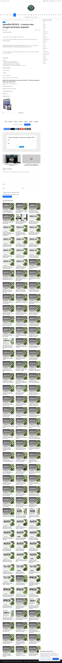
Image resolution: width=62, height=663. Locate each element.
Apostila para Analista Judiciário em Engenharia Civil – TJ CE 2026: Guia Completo (8, 572)
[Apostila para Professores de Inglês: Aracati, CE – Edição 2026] (21, 297)
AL (5, 14)
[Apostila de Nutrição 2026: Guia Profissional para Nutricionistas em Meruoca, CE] (34, 467)
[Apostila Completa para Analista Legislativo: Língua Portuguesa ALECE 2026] (34, 544)
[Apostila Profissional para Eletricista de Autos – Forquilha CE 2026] (21, 432)
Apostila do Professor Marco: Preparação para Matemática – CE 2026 (21, 335)
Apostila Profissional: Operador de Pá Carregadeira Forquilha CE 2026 (21, 426)
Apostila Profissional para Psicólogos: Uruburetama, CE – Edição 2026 (8, 393)
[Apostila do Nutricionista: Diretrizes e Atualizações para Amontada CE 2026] (34, 649)
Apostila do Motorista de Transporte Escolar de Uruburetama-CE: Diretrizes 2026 (8, 370)
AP (7, 14)
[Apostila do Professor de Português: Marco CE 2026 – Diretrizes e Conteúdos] (34, 330)
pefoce (31, 121)
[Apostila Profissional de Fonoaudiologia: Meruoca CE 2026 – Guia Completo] (8, 467)
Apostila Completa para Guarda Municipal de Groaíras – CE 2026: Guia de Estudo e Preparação (21, 607)
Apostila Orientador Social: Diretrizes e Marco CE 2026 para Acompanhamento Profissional (21, 324)
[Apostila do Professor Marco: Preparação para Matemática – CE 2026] (21, 330)
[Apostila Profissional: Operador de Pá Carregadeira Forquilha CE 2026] (21, 421)
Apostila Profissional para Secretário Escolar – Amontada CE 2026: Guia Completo (21, 630)
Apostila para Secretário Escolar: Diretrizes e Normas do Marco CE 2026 (8, 335)
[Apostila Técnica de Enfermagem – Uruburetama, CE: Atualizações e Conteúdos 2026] (34, 364)
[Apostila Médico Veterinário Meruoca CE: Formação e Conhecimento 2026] (21, 467)
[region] (49, 655)
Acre (44, 22)
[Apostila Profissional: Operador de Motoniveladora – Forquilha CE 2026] (8, 421)
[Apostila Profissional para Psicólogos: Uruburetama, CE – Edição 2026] (8, 388)
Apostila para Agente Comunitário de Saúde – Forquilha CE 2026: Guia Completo (7, 449)
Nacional (44, 42)
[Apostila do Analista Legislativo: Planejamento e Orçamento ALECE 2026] (8, 533)
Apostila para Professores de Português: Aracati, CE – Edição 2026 (34, 278)
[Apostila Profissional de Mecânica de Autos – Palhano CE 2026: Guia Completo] (21, 500)
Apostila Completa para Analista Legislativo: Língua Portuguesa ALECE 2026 (34, 549)
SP (58, 14)
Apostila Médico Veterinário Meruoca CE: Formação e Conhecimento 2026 (21, 472)
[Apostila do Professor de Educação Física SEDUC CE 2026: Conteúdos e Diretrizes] (8, 262)
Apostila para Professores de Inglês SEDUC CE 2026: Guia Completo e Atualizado (34, 245)
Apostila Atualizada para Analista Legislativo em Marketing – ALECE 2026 (20, 549)
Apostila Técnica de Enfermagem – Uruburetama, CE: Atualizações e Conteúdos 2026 (34, 369)
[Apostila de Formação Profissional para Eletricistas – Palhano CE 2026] (8, 500)
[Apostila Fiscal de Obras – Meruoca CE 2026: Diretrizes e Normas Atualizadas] (8, 489)
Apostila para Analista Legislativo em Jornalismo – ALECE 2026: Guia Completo (8, 560)
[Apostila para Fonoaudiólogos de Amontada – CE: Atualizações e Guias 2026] (21, 649)
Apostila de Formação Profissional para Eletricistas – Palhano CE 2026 (8, 505)
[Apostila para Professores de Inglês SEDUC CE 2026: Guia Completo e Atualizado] (34, 240)
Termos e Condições (53, 661)
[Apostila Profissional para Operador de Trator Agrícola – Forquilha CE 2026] (21, 399)
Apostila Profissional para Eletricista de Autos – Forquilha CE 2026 (21, 437)
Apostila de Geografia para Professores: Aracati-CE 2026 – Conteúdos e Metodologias (34, 290)
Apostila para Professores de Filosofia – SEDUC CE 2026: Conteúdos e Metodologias (34, 256)
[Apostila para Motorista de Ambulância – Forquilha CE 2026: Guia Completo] (21, 410)
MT (26, 14)
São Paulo (44, 60)
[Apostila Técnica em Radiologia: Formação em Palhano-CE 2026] (8, 511)
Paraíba (44, 45)
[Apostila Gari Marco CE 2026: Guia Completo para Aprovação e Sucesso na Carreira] (21, 308)
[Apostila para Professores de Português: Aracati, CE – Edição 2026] (34, 273)
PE (40, 14)
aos (6, 121)
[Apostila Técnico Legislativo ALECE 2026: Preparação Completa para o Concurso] (8, 522)
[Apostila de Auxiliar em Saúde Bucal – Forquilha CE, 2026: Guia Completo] (34, 421)
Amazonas (44, 27)
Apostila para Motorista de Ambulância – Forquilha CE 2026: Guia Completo (21, 415)
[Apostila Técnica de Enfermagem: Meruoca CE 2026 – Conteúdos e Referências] (8, 455)
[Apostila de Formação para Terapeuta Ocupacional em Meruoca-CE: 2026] (21, 478)
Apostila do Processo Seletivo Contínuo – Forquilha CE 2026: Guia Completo (8, 437)
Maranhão (44, 36)
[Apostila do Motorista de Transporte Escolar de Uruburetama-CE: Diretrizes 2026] (8, 364)
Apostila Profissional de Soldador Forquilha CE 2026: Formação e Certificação (34, 404)
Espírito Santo (45, 33)
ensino (26, 121)
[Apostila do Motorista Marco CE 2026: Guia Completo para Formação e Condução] (34, 308)
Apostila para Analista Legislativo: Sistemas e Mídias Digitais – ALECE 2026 (21, 527)
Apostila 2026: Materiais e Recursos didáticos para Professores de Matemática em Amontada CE (34, 631)
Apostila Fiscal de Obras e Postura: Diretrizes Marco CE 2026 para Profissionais (8, 324)
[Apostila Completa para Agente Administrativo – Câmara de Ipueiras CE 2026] (8, 217)
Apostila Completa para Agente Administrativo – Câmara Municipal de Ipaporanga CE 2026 (34, 619)
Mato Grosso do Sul (46, 39)
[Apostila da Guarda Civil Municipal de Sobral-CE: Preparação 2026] (21, 388)
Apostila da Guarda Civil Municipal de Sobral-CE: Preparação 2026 (20, 393)
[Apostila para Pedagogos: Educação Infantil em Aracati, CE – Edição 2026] (34, 297)
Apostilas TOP (20, 661)
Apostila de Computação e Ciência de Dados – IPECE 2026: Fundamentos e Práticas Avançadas (34, 584)
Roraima (44, 57)
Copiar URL (27, 124)
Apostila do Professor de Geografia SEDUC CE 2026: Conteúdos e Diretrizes (20, 256)
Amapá (44, 25)
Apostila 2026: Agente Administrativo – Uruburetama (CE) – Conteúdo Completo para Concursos (21, 382)
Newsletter (41, 661)
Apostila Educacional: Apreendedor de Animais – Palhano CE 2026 (33, 505)
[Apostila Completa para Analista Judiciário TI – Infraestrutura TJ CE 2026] (21, 567)
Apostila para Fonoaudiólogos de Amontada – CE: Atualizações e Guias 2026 (21, 654)
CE (14, 14)
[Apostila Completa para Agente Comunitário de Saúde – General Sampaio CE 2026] (21, 578)
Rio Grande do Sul (46, 54)
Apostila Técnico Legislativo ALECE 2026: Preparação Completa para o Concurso (8, 527)
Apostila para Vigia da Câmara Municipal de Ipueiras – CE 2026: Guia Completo (21, 211)
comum (20, 121)
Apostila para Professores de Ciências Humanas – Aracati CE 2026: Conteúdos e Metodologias (21, 279)
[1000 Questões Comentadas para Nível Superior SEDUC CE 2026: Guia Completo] (21, 217)
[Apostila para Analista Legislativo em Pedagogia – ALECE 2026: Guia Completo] (34, 533)
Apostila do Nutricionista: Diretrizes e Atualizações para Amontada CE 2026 (34, 654)
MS (28, 14)
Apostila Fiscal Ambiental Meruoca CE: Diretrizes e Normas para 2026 (34, 483)
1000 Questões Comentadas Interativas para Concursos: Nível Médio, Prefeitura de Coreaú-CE (34, 607)
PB (35, 14)
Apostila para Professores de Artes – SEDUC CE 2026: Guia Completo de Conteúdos (21, 267)
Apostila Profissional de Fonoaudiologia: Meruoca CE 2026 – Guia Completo (8, 472)
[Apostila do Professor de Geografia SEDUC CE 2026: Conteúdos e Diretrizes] (21, 251)
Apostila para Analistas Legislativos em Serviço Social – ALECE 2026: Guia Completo (34, 527)
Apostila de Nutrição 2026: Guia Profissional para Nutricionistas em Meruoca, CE (34, 472)
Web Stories (30, 661)
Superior (36, 121)
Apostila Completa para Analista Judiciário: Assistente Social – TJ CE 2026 (8, 583)
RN (46, 14)
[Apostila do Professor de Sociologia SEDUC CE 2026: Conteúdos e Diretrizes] (8, 240)
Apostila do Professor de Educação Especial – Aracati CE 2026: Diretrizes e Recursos (8, 278)
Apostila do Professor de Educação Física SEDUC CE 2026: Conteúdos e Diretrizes (8, 267)
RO (51, 14)
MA (23, 14)
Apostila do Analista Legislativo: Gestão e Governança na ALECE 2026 (21, 560)
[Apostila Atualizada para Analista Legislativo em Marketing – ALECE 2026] (21, 544)
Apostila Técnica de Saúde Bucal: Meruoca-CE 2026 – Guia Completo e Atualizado (21, 460)
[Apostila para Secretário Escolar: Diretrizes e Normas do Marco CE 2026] (8, 330)
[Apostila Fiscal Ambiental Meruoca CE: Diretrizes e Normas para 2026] (34, 478)
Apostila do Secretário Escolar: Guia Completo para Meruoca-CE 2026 (34, 448)
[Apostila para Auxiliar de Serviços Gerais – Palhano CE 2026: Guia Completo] (21, 489)
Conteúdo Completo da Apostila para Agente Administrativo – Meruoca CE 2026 (34, 461)
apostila (10, 121)
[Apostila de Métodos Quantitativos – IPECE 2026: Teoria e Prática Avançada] (34, 590)
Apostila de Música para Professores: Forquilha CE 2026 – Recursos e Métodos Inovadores (34, 437)
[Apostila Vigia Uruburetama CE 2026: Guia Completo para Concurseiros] (21, 353)
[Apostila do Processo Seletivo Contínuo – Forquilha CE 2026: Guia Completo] (8, 432)
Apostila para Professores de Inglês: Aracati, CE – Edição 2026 (21, 302)
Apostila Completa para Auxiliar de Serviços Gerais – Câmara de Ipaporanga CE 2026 (21, 618)
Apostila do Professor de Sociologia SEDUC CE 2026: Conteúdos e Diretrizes (7, 245)
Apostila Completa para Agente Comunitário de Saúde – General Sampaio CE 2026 (21, 583)
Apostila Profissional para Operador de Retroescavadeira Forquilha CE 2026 (8, 404)
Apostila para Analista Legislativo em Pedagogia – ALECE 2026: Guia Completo (34, 538)
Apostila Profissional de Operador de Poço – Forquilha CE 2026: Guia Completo (34, 393)
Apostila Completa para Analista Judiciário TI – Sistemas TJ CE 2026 (34, 572)
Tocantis (44, 63)
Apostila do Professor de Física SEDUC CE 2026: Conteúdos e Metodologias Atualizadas (21, 245)
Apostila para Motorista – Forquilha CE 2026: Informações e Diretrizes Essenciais (34, 415)
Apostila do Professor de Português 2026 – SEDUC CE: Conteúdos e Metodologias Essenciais (21, 234)
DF (16, 14)
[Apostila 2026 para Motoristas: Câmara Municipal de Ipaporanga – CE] (8, 625)
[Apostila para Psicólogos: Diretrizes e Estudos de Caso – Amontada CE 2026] (8, 637)
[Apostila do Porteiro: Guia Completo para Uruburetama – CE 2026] (8, 353)
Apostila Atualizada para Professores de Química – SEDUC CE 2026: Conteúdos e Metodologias (8, 234)
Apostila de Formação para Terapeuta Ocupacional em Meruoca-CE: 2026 (21, 483)
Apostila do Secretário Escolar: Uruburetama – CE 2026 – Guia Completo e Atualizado (21, 369)
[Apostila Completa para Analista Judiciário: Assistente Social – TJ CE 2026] (8, 578)
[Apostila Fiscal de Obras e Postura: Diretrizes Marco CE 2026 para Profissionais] (8, 319)
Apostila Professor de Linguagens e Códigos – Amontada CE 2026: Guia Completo (7, 655)
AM (10, 14)
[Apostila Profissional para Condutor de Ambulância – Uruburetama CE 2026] (34, 353)
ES (19, 14)
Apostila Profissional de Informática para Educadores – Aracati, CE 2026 (8, 302)
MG (31, 14)
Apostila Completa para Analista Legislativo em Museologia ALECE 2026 (7, 549)
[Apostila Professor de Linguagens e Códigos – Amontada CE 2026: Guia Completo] (8, 649)
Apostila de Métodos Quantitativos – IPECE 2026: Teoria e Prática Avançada (34, 595)
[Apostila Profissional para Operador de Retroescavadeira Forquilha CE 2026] (8, 399)
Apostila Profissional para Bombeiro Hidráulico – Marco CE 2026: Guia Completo (8, 313)
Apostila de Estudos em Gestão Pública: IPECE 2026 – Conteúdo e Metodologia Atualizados (8, 595)
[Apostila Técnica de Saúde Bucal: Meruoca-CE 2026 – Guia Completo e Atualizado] (21, 455)
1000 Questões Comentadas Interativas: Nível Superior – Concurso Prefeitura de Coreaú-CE (8, 619)
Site (23, 188)
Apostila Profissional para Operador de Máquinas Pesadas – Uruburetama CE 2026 (34, 346)
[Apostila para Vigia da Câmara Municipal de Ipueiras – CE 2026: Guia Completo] (21, 206)
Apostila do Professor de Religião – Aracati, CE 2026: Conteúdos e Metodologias (21, 290)
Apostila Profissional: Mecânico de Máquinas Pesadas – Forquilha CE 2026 (8, 415)
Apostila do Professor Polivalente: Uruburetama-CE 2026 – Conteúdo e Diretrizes (34, 381)
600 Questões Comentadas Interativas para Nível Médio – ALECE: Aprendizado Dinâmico (21, 516)
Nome (4, 184)
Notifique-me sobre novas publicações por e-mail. (11, 194)
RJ (44, 14)
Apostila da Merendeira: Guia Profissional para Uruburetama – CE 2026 (21, 346)
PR (38, 14)
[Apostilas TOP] (31, 7)
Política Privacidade (46, 661)
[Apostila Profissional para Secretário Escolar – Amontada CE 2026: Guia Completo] (21, 625)
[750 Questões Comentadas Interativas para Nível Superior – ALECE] (34, 511)
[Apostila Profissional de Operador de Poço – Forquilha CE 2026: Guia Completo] (34, 388)
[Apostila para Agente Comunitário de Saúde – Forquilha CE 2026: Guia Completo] (8, 443)
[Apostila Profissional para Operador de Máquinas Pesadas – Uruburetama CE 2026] (34, 341)
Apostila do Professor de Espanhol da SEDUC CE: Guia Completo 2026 (8, 256)
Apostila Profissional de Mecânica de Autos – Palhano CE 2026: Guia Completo (21, 505)
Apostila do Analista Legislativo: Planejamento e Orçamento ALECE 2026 (8, 538)
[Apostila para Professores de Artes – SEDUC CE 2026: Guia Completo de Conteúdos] (21, 262)
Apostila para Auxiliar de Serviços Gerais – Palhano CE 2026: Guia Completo (21, 494)
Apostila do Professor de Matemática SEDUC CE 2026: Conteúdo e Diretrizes (34, 222)
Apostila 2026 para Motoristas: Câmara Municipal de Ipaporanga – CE (8, 630)
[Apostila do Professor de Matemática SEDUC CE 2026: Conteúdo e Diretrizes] (34, 217)
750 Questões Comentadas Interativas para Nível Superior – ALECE (34, 516)
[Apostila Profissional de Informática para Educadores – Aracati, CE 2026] (8, 297)
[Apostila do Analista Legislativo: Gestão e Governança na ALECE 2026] (21, 555)
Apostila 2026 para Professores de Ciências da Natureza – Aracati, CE (34, 267)
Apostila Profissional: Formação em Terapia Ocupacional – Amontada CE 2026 (34, 642)
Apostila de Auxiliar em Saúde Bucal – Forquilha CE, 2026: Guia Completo (34, 426)
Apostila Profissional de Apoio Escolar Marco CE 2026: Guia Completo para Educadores (34, 324)
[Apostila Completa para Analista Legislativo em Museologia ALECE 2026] (8, 544)
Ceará (4, 22)
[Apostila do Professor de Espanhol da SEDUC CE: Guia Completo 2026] (8, 251)
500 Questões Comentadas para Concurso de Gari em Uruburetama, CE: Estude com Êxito (8, 347)
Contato (58, 661)
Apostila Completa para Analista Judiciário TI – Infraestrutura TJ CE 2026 (20, 572)
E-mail (4, 188)
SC (55, 14)
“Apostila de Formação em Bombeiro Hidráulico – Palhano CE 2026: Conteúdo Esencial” (34, 494)
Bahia (44, 28)
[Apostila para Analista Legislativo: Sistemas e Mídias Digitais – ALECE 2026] (21, 522)
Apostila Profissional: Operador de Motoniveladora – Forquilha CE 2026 (8, 426)
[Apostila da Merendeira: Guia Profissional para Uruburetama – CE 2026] (21, 341)
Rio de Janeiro (45, 51)
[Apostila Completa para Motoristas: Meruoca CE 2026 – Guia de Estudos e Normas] (21, 443)
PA (33, 14)
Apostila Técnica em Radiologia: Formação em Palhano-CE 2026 (8, 516)
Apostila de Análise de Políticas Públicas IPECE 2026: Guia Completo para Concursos (8, 606)
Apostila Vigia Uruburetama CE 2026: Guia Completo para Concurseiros (21, 358)
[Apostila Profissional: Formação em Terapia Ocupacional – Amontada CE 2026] (34, 637)
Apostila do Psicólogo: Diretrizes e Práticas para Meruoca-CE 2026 (7, 483)
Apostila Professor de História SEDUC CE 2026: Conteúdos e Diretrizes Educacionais (34, 233)
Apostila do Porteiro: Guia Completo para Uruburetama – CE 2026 (8, 358)
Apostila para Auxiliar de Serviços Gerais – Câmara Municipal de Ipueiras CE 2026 (34, 211)
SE (60, 14)
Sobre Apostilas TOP (35, 661)
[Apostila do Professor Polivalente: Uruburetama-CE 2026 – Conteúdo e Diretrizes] (34, 376)
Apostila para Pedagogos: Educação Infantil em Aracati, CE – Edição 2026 (34, 302)
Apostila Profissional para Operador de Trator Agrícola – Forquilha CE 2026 (21, 404)
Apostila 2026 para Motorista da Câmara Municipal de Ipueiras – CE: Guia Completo (8, 211)
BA (12, 14)
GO (21, 14)
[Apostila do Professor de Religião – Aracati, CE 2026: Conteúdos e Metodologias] (21, 285)
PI (42, 14)
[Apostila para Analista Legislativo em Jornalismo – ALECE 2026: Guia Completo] (8, 555)
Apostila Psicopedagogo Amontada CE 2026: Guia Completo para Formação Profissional (20, 643)
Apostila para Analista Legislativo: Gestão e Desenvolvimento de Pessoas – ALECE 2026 (34, 561)
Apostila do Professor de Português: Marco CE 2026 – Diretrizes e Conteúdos (34, 335)
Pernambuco (45, 48)
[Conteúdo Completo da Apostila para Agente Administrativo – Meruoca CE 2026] (34, 455)
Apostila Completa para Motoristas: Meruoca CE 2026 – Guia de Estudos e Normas (21, 448)
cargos (15, 121)
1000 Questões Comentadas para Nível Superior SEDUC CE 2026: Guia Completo (21, 222)
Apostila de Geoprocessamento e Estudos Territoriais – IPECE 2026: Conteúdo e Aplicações (21, 595)
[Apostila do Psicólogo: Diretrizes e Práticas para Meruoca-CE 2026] (8, 478)
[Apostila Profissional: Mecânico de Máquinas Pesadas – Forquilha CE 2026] (8, 410)
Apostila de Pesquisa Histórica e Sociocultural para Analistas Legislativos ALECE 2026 (21, 538)
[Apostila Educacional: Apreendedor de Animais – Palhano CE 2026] (34, 500)
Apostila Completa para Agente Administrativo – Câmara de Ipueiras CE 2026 (8, 222)
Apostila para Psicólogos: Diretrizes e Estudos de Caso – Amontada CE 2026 (8, 642)
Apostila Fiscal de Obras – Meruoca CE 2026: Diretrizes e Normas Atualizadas (8, 494)
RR (53, 14)
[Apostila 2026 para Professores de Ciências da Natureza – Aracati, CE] (34, 262)
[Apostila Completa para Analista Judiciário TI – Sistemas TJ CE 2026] (34, 567)
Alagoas (44, 24)
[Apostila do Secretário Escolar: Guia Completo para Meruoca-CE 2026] (34, 443)
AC (3, 14)
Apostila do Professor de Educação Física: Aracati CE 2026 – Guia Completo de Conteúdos (8, 291)
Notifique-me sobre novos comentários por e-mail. (11, 192)
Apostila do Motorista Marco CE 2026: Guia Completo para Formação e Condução (34, 313)
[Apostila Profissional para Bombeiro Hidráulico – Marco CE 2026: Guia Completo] (8, 308)
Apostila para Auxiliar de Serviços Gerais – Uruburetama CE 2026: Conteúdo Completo (8, 381)
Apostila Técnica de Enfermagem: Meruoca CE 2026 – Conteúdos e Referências (8, 460)
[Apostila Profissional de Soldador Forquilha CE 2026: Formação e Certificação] (34, 399)
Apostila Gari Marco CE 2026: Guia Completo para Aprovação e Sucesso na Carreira (21, 313)
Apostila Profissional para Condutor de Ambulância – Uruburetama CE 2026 (33, 358)
